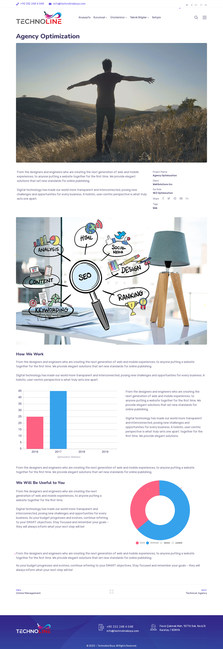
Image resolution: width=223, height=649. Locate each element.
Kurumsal (99, 17)
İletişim (156, 17)
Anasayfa (84, 17)
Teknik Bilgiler (138, 17)
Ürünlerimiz (117, 17)
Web (155, 208)
